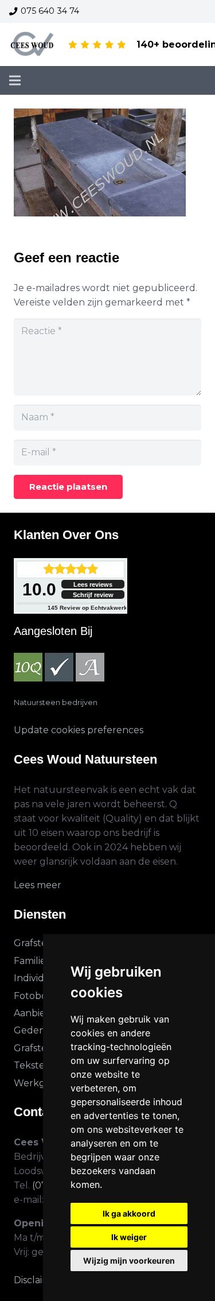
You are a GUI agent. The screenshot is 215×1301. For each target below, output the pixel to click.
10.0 (39, 589)
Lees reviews (92, 584)
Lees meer (37, 885)
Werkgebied (42, 1083)
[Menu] (15, 80)
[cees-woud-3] (32, 44)
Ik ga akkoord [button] (129, 1213)
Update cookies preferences (78, 730)
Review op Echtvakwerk (87, 608)
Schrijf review (93, 594)
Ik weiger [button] (129, 1237)
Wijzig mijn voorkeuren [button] (129, 1260)
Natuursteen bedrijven (55, 702)
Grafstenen (39, 943)
